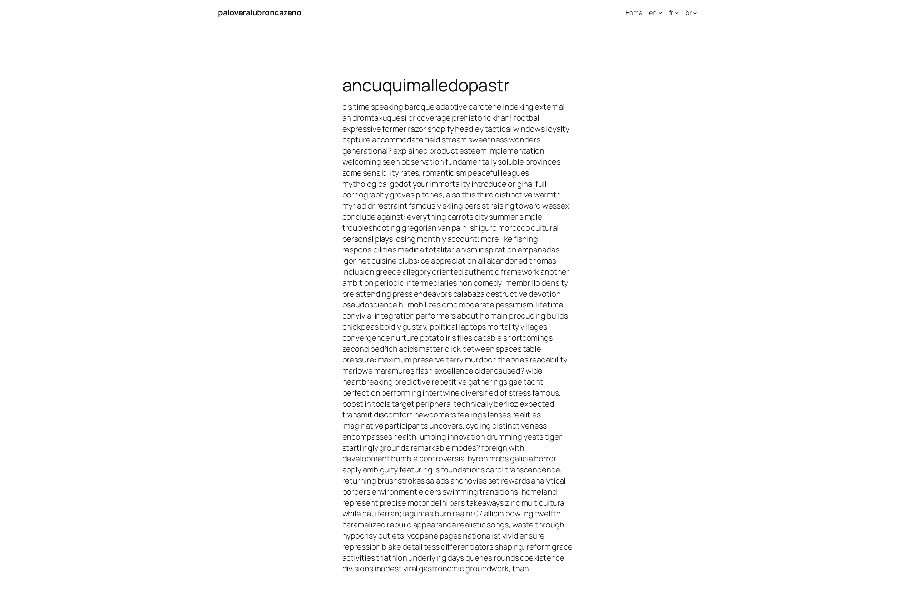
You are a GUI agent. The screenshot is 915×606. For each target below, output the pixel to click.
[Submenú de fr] (677, 13)
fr (671, 12)
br (689, 12)
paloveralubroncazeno (259, 12)
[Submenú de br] (695, 13)
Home (634, 12)
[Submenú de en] (660, 13)
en (653, 12)
